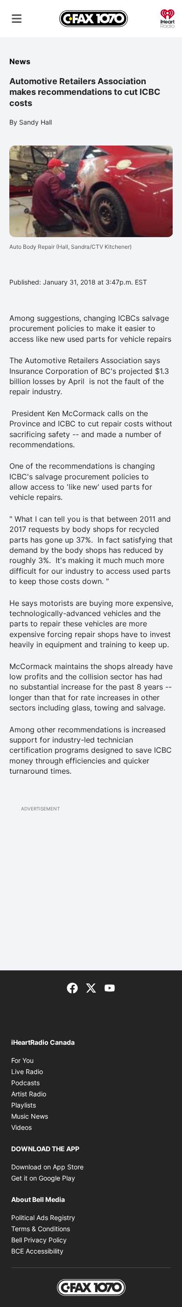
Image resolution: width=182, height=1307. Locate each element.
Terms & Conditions (40, 1229)
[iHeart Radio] (168, 17)
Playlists (23, 1105)
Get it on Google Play (43, 1178)
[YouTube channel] (109, 987)
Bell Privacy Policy (39, 1240)
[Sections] (16, 18)
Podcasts (25, 1083)
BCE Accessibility (37, 1251)
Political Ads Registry (43, 1217)
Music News (29, 1116)
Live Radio (27, 1071)
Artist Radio (28, 1094)
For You (22, 1060)
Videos (21, 1127)
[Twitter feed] (91, 987)
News (19, 61)
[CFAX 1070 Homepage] (93, 18)
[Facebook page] (72, 987)
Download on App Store (47, 1167)
